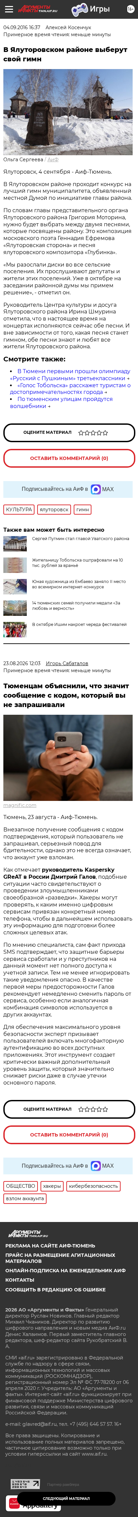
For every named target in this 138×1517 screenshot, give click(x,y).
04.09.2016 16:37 (21, 27)
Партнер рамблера (63, 1484)
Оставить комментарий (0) (69, 458)
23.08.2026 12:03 (22, 663)
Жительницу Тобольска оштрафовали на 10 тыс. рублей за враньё (77, 563)
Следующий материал (66, 1499)
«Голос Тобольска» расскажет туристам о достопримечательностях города (70, 389)
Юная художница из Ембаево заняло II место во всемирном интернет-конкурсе (79, 584)
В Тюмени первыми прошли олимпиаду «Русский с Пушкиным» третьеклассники (70, 375)
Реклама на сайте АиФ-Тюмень (50, 1246)
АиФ (53, 160)
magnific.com (20, 805)
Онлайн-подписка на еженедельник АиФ (65, 1271)
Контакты (19, 1280)
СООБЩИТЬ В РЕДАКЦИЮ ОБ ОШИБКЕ (55, 1290)
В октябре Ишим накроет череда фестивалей (79, 624)
